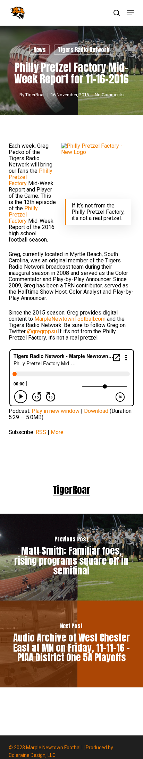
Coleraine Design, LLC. (33, 755)
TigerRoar (35, 94)
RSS (41, 432)
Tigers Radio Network (83, 50)
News (39, 50)
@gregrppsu (42, 331)
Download (96, 411)
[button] (130, 12)
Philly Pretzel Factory (23, 214)
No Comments (109, 94)
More (57, 432)
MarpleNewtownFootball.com (70, 319)
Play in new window (55, 411)
